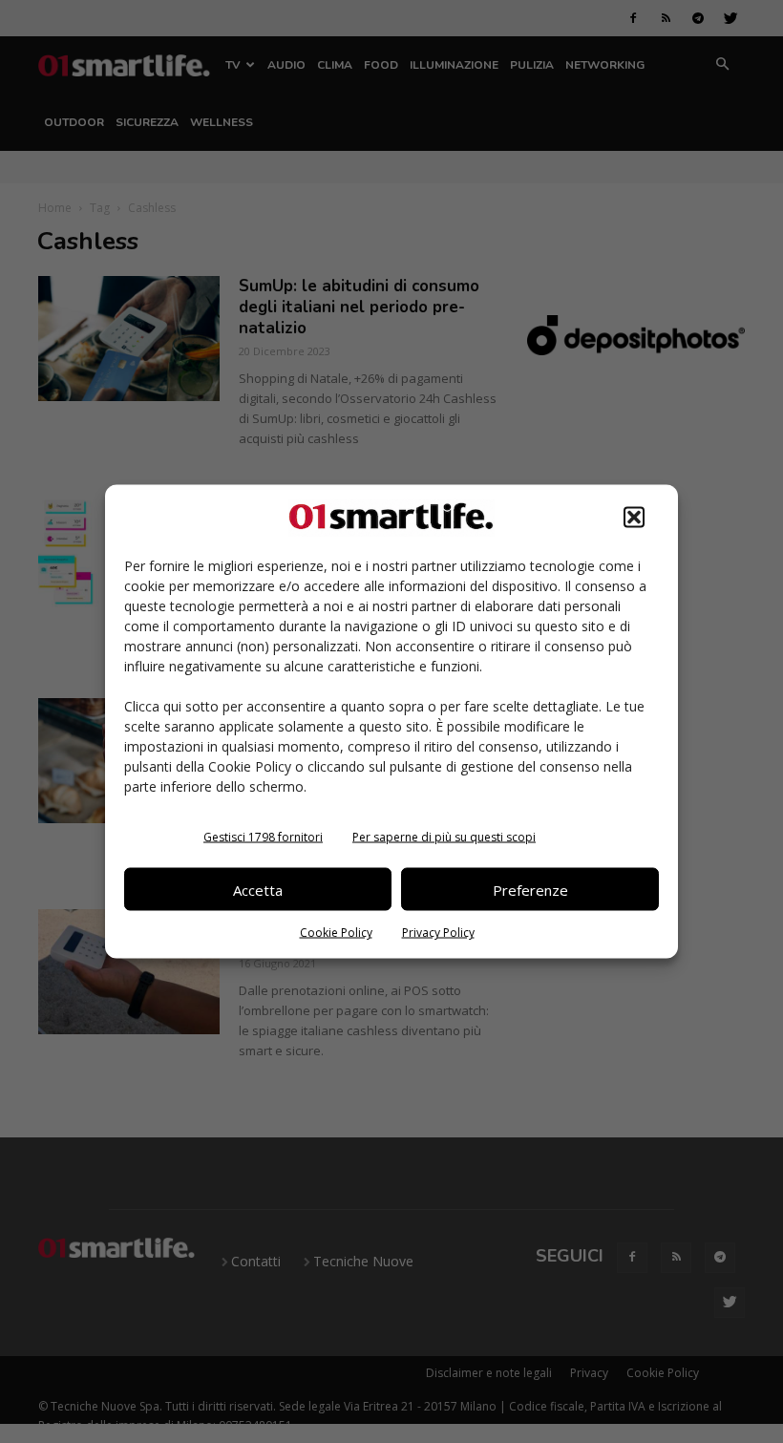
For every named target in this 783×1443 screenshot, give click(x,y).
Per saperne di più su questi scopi (444, 837)
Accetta (258, 889)
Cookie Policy (336, 932)
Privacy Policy (438, 932)
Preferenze (530, 889)
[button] (634, 517)
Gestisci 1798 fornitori (263, 837)
